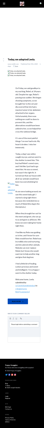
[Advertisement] (22, 30)
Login (6, 396)
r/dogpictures (21, 289)
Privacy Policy (9, 418)
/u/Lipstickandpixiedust (25, 285)
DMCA (7, 422)
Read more (16, 301)
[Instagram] (15, 374)
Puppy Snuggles (11, 365)
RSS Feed (8, 407)
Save (16, 66)
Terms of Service (10, 420)
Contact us (8, 409)
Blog (6, 383)
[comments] (25, 292)
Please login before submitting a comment (24, 324)
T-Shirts (7, 385)
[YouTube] (12, 374)
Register (7, 398)
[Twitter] (6, 374)
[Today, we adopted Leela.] (16, 71)
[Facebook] (9, 374)
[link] (17, 292)
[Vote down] (3, 61)
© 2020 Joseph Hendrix (12, 387)
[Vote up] (3, 59)
